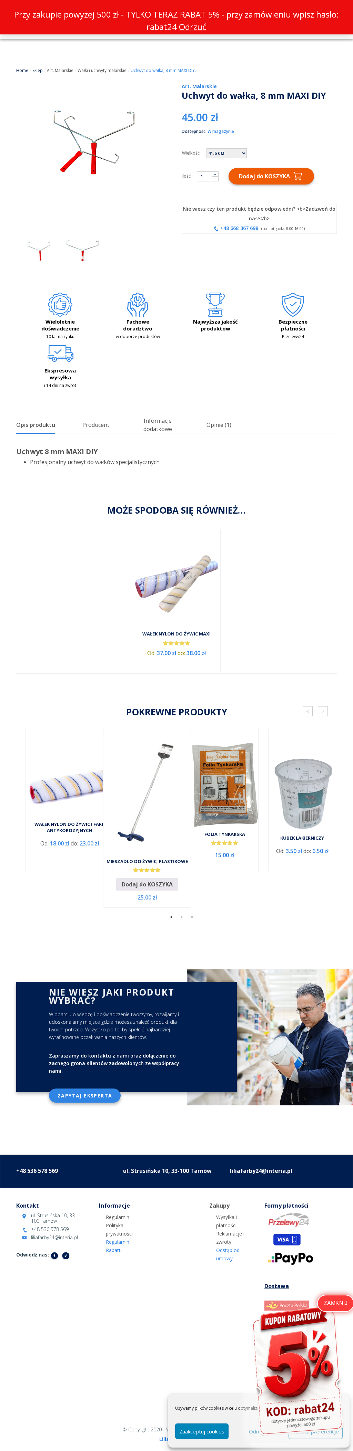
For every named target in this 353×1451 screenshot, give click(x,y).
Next (323, 711)
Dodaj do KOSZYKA (264, 176)
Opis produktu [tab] (35, 424)
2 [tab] (181, 917)
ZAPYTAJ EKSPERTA (85, 1095)
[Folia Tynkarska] (224, 785)
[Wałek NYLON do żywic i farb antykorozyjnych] (69, 785)
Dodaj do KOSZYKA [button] (147, 884)
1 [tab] (171, 917)
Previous (308, 711)
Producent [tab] (95, 425)
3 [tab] (192, 917)
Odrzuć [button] (192, 26)
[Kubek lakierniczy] (302, 789)
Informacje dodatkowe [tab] (157, 425)
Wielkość (191, 153)
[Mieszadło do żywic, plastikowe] (147, 795)
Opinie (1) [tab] (218, 425)
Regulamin (117, 1217)
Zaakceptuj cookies (201, 1431)
